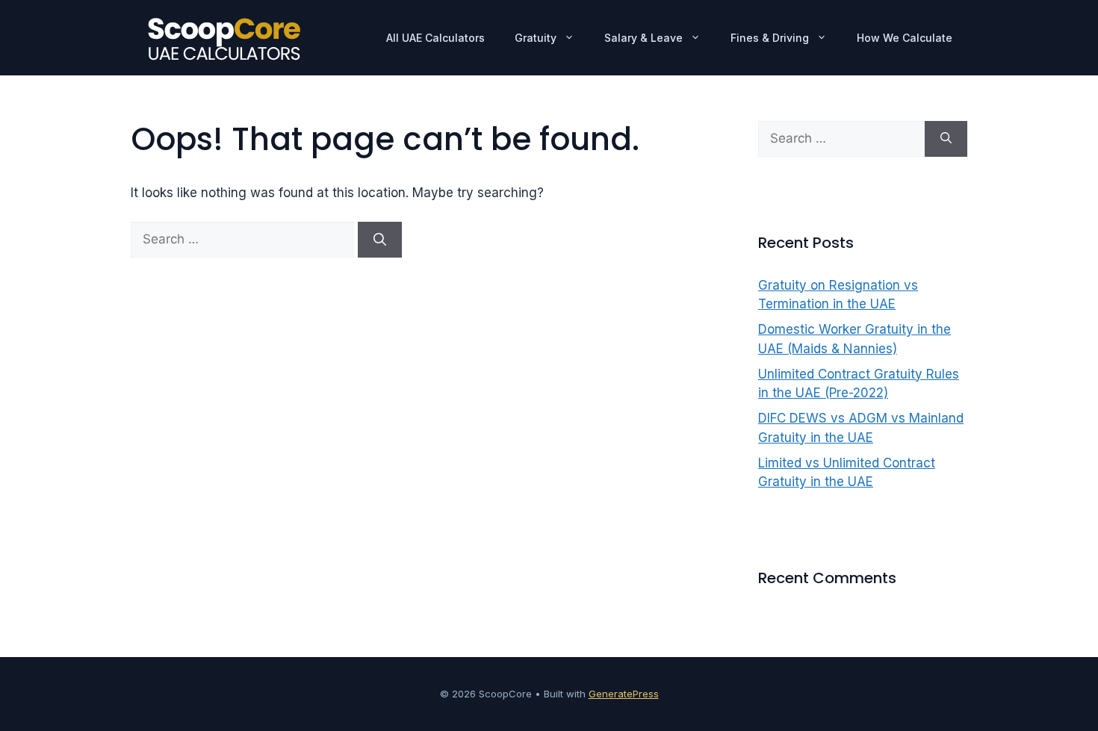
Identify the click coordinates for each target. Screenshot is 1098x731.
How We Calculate (904, 37)
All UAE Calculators (435, 37)
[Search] (380, 240)
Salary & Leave (643, 37)
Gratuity (535, 37)
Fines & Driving (770, 37)
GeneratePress (624, 694)
